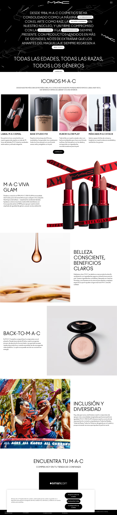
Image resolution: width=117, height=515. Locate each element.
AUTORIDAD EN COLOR (85, 17)
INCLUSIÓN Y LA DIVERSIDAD (78, 21)
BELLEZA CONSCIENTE (45, 30)
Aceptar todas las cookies (73, 495)
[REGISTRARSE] (111, 2)
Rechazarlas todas (73, 501)
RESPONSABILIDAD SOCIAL (70, 30)
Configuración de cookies (73, 506)
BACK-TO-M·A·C (58, 47)
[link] (58, 71)
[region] (51, 501)
